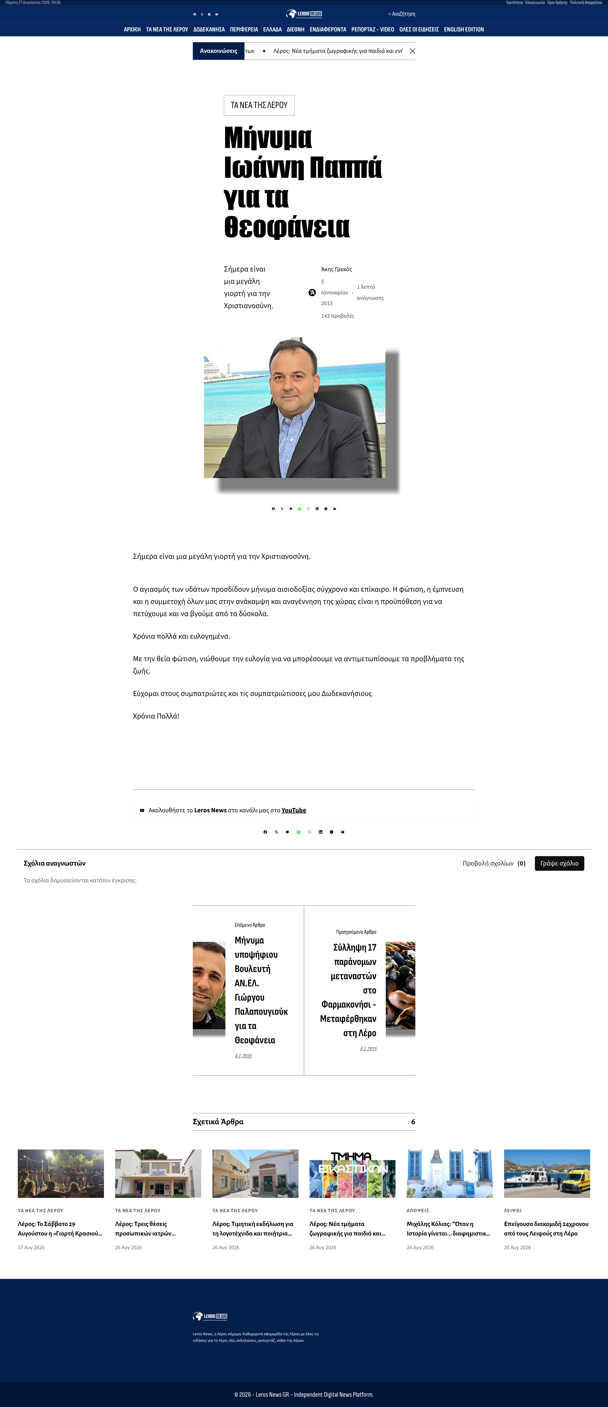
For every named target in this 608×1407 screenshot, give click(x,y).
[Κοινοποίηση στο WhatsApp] (300, 509)
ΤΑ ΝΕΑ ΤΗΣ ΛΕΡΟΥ (259, 105)
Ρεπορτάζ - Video (372, 29)
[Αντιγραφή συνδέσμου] (326, 509)
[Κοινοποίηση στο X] (282, 509)
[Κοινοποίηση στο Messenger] (291, 509)
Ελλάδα (272, 29)
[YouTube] (216, 14)
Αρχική (132, 29)
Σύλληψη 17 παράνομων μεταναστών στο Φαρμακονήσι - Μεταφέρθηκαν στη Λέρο (348, 990)
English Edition (464, 29)
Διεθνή (296, 29)
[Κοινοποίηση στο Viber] (308, 509)
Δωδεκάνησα (209, 29)
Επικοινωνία (535, 2)
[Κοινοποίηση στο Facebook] (273, 509)
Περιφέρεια (244, 29)
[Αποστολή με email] (335, 509)
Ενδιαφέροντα (328, 29)
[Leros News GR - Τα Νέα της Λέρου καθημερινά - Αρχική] (304, 13)
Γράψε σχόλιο (559, 863)
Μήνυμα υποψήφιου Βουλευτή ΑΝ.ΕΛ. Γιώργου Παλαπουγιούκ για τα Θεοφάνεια (261, 990)
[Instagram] (209, 14)
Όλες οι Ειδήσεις (419, 29)
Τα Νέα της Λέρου (167, 29)
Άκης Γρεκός (336, 269)
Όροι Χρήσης (557, 2)
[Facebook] (194, 14)
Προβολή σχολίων (494, 863)
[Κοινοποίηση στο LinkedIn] (317, 509)
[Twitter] (202, 14)
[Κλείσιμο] (412, 51)
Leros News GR (272, 1395)
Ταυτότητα (514, 2)
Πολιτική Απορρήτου (586, 2)
